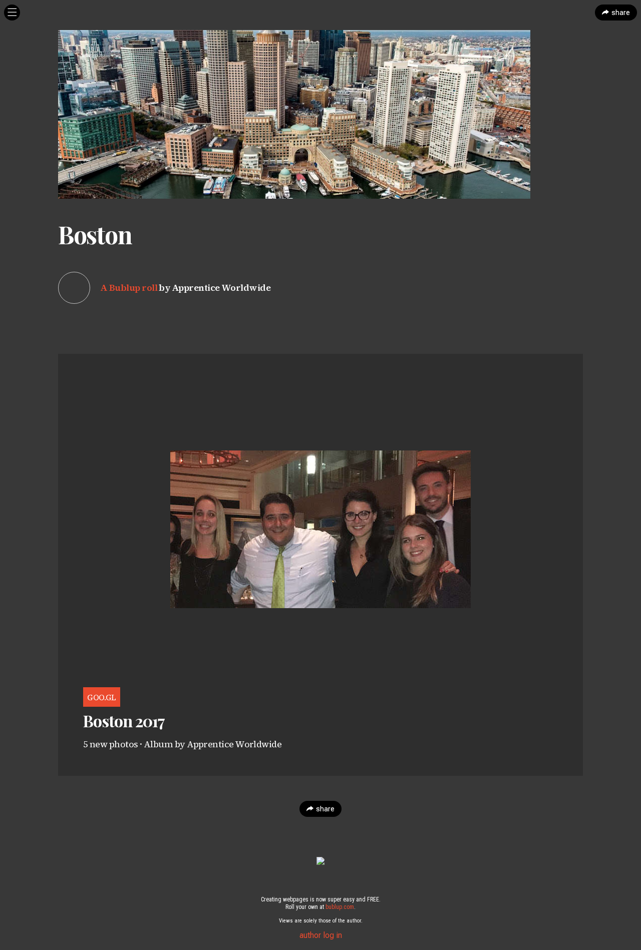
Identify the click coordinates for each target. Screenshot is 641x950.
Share (620, 13)
